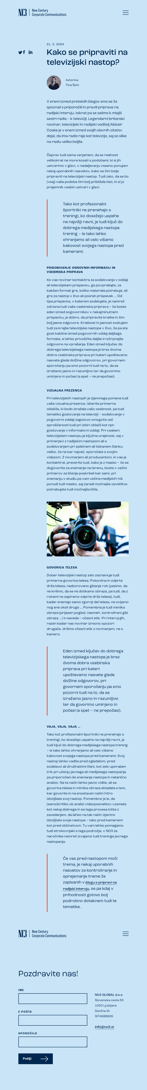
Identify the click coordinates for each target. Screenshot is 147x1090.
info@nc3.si (104, 1027)
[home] (31, 12)
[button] (126, 14)
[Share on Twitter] (20, 52)
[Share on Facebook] (23, 52)
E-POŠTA (25, 1012)
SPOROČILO (27, 1033)
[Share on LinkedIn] (30, 52)
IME (21, 990)
